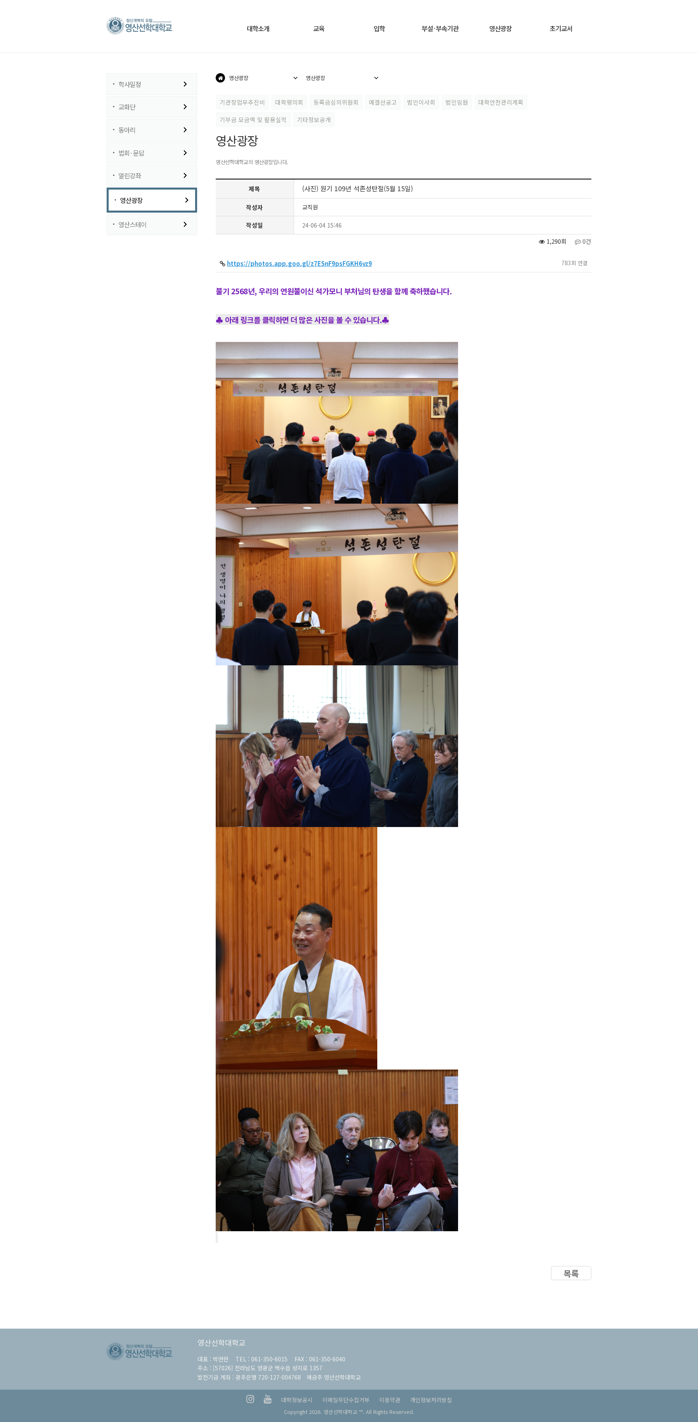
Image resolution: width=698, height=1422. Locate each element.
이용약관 (389, 1400)
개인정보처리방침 (431, 1400)
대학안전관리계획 (501, 102)
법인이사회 (421, 102)
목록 (571, 1273)
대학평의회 (289, 102)
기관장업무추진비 (242, 102)
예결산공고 (383, 102)
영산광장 (131, 200)
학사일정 (129, 84)
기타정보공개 (314, 119)
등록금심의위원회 (336, 102)
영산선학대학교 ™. (344, 1412)
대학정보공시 (297, 1400)
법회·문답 (131, 153)
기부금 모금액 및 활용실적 (253, 119)
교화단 (126, 107)
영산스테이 (132, 224)
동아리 (126, 130)
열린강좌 (129, 175)
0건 (586, 241)
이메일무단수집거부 (346, 1400)
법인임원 (457, 102)
